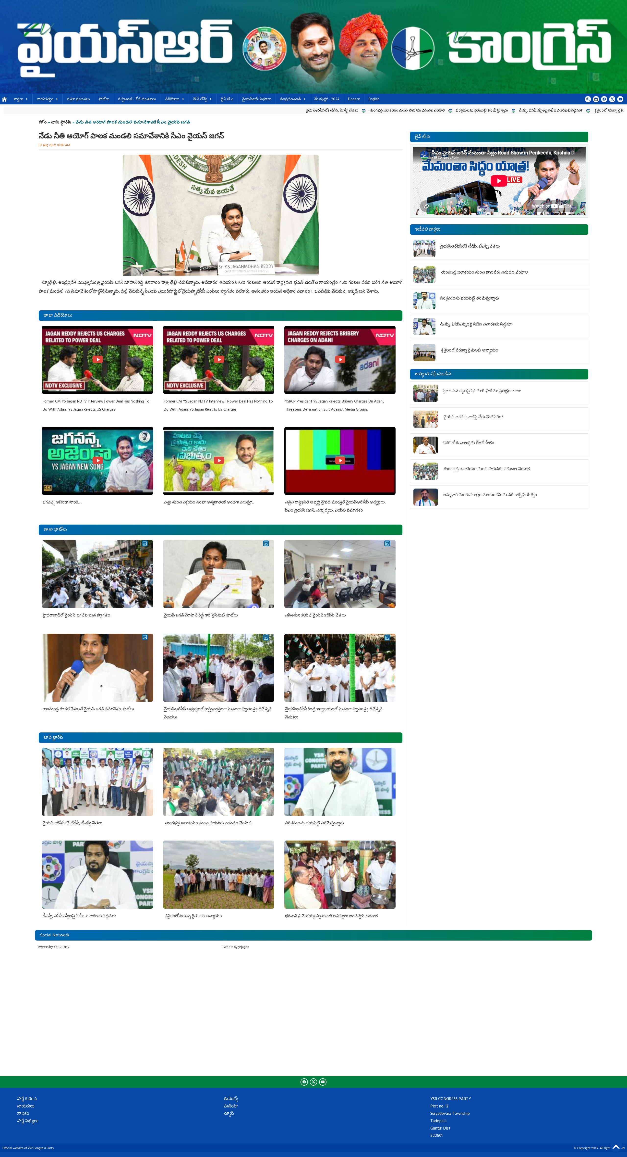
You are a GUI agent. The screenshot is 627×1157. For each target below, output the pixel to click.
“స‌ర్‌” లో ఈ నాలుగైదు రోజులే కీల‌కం (468, 443)
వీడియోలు (172, 99)
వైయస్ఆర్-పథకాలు (256, 99)
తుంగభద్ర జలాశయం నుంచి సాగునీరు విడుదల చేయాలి (249, 111)
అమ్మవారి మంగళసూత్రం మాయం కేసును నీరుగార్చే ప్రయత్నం (490, 495)
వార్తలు (18, 99)
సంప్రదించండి (290, 99)
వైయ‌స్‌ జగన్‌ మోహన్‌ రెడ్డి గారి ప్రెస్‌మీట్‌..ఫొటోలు (201, 615)
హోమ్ (4, 99)
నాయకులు (26, 1107)
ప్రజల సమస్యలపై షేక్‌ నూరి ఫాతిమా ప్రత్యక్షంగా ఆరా (482, 391)
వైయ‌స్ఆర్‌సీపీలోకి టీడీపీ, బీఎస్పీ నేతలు (174, 111)
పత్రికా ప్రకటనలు (78, 99)
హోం (43, 122)
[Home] (313, 47)
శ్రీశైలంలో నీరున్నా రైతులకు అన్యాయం (461, 111)
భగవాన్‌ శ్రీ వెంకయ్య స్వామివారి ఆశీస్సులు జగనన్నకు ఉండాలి (538, 111)
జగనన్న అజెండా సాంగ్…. (62, 502)
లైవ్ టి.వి (227, 99)
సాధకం (23, 1114)
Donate (354, 99)
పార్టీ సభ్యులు (27, 1121)
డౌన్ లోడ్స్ (200, 99)
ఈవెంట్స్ (231, 1099)
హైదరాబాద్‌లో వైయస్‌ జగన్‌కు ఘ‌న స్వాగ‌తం (76, 615)
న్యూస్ (229, 1114)
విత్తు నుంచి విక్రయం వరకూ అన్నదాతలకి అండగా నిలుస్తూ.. (209, 502)
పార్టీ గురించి (27, 1099)
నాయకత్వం (45, 99)
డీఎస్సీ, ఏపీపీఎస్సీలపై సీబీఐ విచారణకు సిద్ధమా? (393, 111)
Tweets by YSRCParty (53, 947)
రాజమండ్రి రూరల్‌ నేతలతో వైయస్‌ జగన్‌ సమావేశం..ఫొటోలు (88, 709)
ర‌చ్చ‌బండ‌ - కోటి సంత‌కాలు (137, 99)
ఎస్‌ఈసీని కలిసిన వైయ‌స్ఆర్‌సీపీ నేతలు (315, 615)
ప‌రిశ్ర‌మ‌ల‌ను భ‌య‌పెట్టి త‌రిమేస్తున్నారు (324, 111)
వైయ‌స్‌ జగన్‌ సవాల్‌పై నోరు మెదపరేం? (473, 417)
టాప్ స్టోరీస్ (61, 122)
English (374, 99)
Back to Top (616, 1146)
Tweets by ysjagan (235, 947)
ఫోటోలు (103, 99)
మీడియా (231, 1107)
